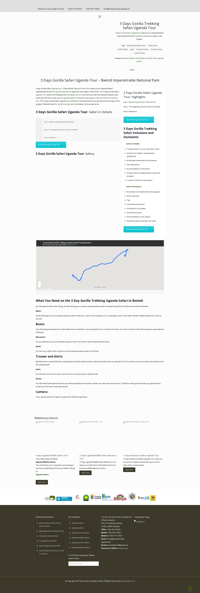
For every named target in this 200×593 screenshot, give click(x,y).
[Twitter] (153, 9)
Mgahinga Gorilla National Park (51, 531)
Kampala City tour (75, 95)
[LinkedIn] (155, 9)
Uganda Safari (154, 462)
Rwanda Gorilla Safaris (80, 533)
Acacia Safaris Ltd (128, 581)
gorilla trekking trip (145, 36)
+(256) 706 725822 (93, 9)
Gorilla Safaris (140, 58)
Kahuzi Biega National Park (50, 546)
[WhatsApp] (147, 9)
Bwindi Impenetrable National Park (142, 102)
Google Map (123, 548)
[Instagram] (158, 9)
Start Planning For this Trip (49, 145)
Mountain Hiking (156, 49)
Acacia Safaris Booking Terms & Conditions (51, 552)
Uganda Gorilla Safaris (80, 542)
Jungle (132, 49)
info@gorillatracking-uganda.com (116, 9)
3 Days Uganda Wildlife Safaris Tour (52, 455)
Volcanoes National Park (48, 536)
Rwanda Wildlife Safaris (81, 538)
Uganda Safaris (139, 53)
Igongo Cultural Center (98, 98)
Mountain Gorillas (142, 49)
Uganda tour (57, 88)
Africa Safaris (129, 58)
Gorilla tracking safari (66, 104)
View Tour (42, 482)
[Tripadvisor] (161, 9)
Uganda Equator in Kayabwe (74, 98)
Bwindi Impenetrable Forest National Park (50, 524)
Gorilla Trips (152, 58)
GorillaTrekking (122, 49)
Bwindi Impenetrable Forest (136, 46)
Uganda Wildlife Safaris (81, 547)
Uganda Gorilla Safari (82, 88)
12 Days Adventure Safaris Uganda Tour (141, 455)
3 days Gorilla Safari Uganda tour (128, 33)
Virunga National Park (48, 541)
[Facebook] (150, 9)
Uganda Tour (41, 95)
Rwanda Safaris (78, 523)
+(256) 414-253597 (75, 9)
